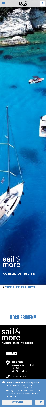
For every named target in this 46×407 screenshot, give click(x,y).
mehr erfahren (17, 402)
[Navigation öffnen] (3, 4)
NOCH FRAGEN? (23, 317)
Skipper (31, 287)
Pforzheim (9, 287)
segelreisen (21, 287)
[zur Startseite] (23, 5)
